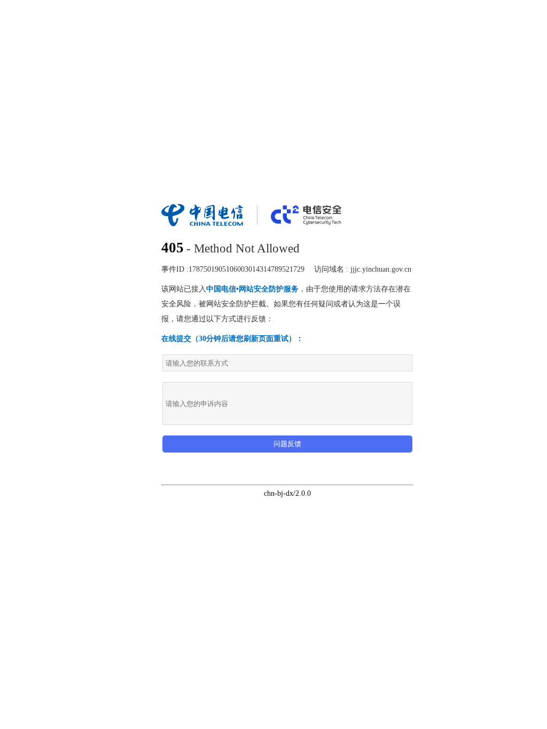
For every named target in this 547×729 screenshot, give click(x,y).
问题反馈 (287, 444)
